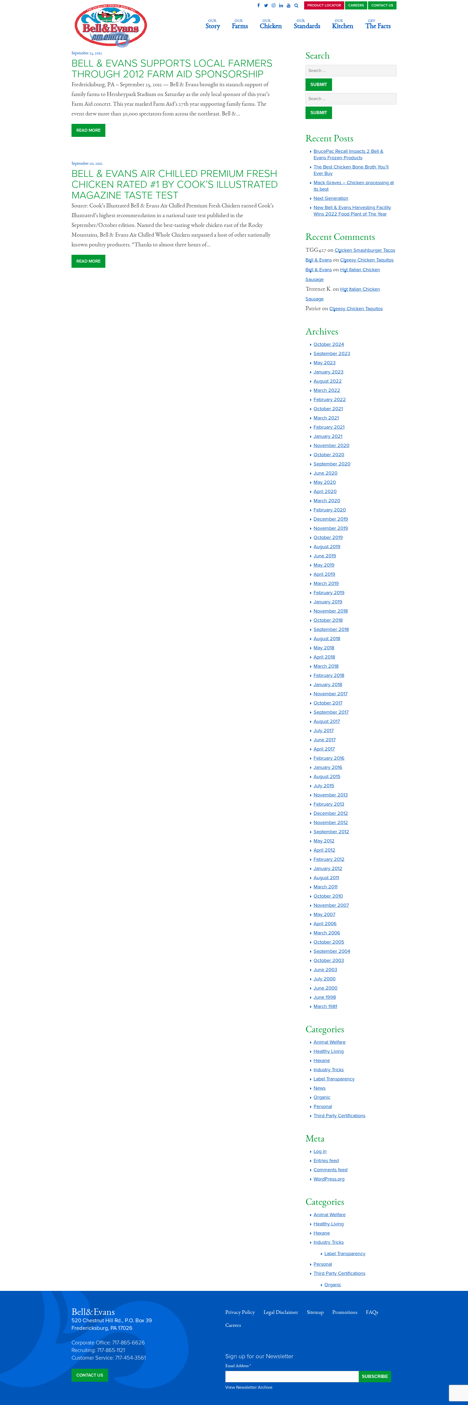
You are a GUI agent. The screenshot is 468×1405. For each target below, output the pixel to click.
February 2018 (329, 675)
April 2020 (325, 491)
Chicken (271, 24)
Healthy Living (329, 1051)
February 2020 (330, 510)
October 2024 (329, 344)
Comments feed (330, 1170)
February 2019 (329, 593)
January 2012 (328, 868)
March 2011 (325, 887)
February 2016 (329, 758)
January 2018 (328, 684)
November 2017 (330, 694)
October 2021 (328, 409)
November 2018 (331, 611)
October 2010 (328, 896)
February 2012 (329, 859)
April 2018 (324, 657)
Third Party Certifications (339, 1116)
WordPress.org (329, 1179)
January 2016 (328, 767)
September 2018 (331, 629)
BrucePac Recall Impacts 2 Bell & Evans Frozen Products (349, 154)
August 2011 (326, 878)
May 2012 (324, 841)
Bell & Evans (319, 260)
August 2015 (327, 776)
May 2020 (325, 482)
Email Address (238, 1366)
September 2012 (331, 832)
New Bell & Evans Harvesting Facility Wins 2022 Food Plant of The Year (352, 210)
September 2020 (332, 464)
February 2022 (330, 399)
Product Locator (324, 5)
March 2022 (327, 390)
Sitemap (315, 1312)
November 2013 (331, 795)
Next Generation (331, 198)
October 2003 (329, 960)
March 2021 (326, 418)
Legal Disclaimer (281, 1312)
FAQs (372, 1312)
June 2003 (325, 970)
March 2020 (327, 501)
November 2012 (331, 822)
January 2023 (328, 372)
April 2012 (324, 850)
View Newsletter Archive (248, 1387)
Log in (320, 1151)
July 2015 (324, 786)
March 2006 (327, 933)
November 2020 (331, 445)
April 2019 (324, 574)
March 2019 (326, 583)
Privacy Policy (240, 1312)
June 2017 (325, 740)
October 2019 (328, 537)
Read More (88, 130)
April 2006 (325, 924)
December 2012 (331, 813)
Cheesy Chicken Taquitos (367, 260)
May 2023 (325, 363)
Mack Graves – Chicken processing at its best (354, 186)
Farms (240, 24)
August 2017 (327, 721)
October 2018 (328, 620)
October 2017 (328, 703)
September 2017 (331, 712)
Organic (322, 1097)
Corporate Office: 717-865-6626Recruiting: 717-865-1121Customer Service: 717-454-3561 (109, 1350)
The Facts (378, 24)
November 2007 (331, 905)
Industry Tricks (329, 1070)
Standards (307, 24)
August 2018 (327, 639)
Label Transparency (334, 1079)
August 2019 (327, 547)
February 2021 (329, 427)
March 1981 (325, 1006)
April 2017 (324, 749)
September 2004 (332, 951)
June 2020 (325, 473)
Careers (356, 5)
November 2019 (331, 528)
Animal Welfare (330, 1042)
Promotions (344, 1312)
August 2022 (328, 381)
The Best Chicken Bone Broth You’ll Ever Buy (351, 170)
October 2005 (329, 942)
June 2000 (325, 988)
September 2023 (332, 353)
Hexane (322, 1060)
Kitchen (342, 24)
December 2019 (331, 519)
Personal (323, 1106)
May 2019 (324, 565)
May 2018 (324, 648)
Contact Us (382, 5)
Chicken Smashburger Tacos (365, 250)
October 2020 (329, 455)
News (320, 1088)
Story (213, 24)
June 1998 (325, 997)
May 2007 (324, 914)
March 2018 (326, 666)
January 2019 (328, 602)
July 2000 (325, 979)
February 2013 (329, 804)
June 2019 (325, 556)
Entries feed (326, 1160)
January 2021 (328, 436)
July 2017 (324, 730)
